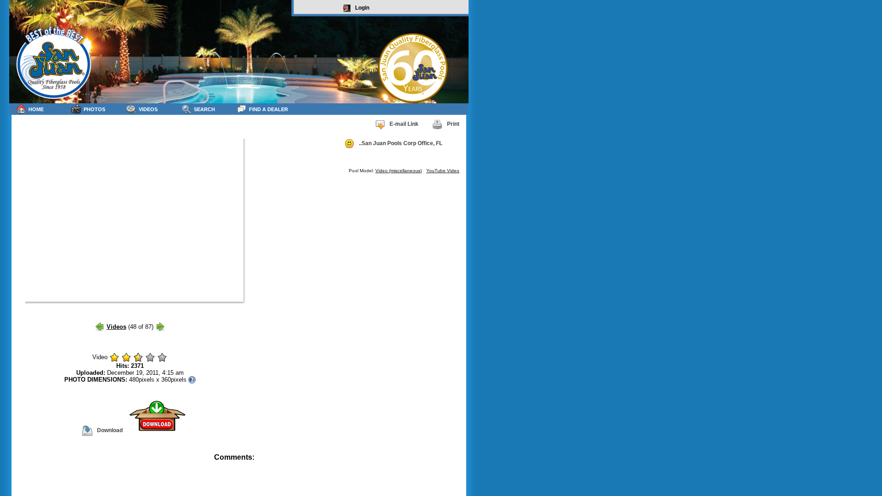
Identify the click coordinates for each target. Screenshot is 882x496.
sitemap (458, 464)
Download (110, 430)
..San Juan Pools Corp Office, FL (400, 143)
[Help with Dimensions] (192, 379)
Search (204, 109)
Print (453, 124)
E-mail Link (404, 124)
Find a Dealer (268, 109)
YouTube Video (442, 170)
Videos (148, 109)
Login (362, 8)
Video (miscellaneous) (398, 170)
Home (36, 109)
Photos (94, 109)
